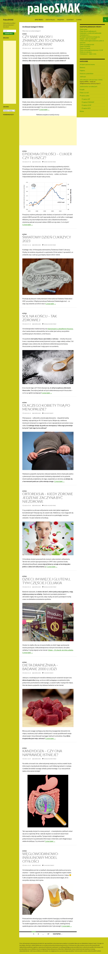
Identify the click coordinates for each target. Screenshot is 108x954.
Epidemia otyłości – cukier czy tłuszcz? (47, 156)
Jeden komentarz (50, 162)
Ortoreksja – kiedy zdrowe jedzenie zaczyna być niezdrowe (47, 498)
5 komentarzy (48, 673)
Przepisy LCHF (86, 105)
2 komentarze (48, 48)
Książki (82, 89)
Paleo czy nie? (84, 92)
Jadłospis (83, 76)
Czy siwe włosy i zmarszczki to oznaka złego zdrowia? (43, 40)
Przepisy (60, 19)
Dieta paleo (50, 19)
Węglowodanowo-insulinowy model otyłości (40, 857)
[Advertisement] (48, 130)
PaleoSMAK (8, 19)
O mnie (79, 19)
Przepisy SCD (86, 108)
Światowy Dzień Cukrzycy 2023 (46, 239)
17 (48, 934)
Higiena (82, 70)
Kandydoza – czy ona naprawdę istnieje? (42, 753)
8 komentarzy (48, 413)
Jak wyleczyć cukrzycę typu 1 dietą (91, 80)
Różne (24, 34)
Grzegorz (37, 48)
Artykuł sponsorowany (87, 64)
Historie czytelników (86, 73)
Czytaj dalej (44, 109)
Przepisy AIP (86, 99)
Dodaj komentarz (50, 324)
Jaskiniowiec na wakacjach (88, 86)
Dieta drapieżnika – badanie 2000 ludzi (40, 667)
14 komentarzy (49, 865)
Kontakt (70, 19)
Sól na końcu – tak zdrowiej (39, 318)
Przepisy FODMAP (88, 102)
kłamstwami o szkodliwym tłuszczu (60, 329)
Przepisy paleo (84, 95)
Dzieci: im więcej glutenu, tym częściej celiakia (46, 581)
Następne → (57, 934)
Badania (82, 67)
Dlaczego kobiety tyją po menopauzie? (46, 407)
